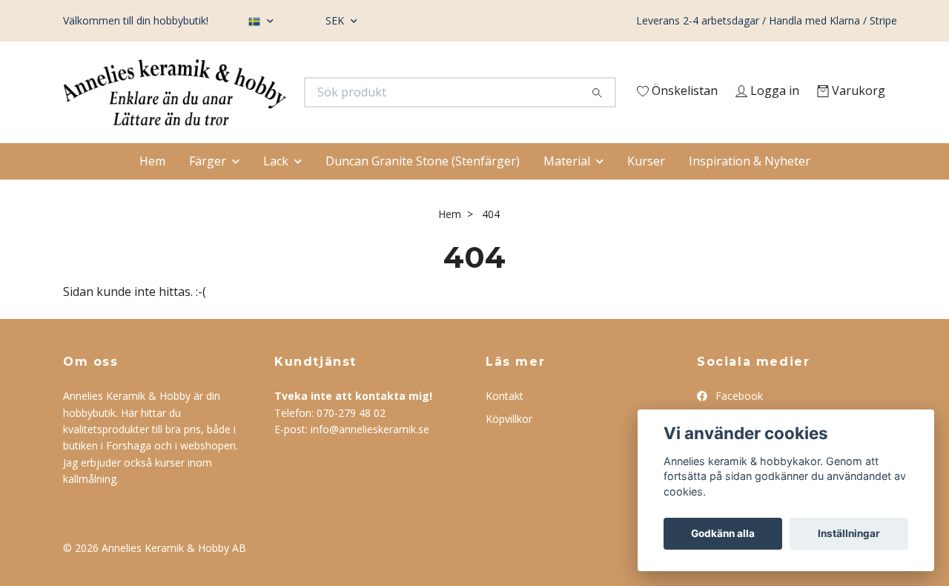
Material (566, 190)
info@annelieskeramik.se (370, 459)
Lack (275, 190)
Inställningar (849, 533)
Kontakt (504, 425)
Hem (152, 190)
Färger (207, 190)
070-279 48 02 (351, 442)
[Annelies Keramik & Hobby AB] (269, 96)
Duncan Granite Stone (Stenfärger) (422, 190)
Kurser (646, 190)
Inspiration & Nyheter (749, 190)
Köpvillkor (509, 448)
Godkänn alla (723, 533)
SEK (336, 20)
